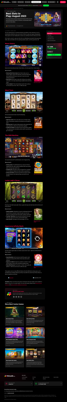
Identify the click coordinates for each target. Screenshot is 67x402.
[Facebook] (16, 297)
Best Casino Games (10, 8)
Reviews (44, 378)
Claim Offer (46, 5)
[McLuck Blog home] (6, 2)
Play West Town (37, 129)
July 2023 (11, 277)
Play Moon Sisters (37, 82)
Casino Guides (56, 377)
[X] (21, 297)
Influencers (24, 378)
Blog (5, 8)
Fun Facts (34, 377)
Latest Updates (24, 377)
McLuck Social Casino (18, 291)
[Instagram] (19, 297)
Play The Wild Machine (38, 174)
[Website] (14, 297)
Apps (33, 378)
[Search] (58, 2)
